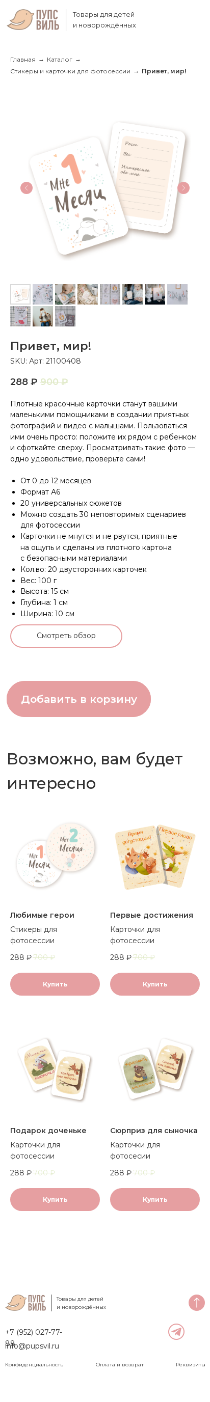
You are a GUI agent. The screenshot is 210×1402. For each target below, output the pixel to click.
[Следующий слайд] (183, 188)
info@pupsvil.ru (32, 1346)
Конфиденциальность (34, 1364)
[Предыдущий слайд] (26, 188)
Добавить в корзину (79, 699)
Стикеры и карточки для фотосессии (70, 71)
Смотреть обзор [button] (66, 635)
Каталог (59, 59)
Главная (23, 59)
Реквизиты (190, 1364)
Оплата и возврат (120, 1364)
